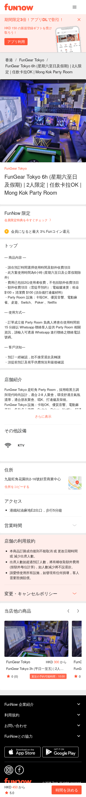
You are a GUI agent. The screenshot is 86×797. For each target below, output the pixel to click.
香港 (9, 59)
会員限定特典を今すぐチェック (26, 220)
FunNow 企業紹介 (19, 704)
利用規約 (11, 714)
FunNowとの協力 (18, 736)
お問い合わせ (15, 725)
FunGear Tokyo (31, 59)
